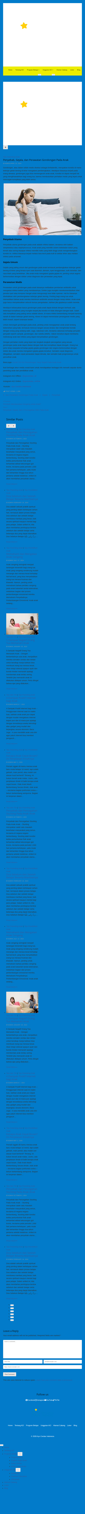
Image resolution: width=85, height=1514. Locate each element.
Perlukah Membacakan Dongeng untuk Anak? (22, 403)
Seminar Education (19, 1476)
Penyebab (54, 395)
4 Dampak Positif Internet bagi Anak (21, 699)
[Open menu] (5, 147)
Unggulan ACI (46, 1425)
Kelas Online (16, 1463)
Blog (78, 70)
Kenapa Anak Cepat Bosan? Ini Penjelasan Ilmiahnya (22, 757)
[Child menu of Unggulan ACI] (53, 75)
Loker (72, 70)
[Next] (13, 426)
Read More (13, 484)
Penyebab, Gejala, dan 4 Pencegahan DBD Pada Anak (26, 409)
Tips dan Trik (11, 429)
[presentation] (22, 624)
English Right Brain (19, 1460)
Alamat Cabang (62, 70)
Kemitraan (15, 1473)
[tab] (12, 1305)
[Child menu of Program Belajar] (39, 75)
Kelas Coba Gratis (18, 1466)
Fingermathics (17, 1457)
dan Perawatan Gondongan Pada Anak (20, 395)
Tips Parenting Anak (11, 157)
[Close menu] (1, 1445)
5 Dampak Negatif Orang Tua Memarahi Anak (20, 641)
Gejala (44, 395)
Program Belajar (32, 1425)
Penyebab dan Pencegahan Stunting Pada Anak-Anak (21, 433)
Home (10, 70)
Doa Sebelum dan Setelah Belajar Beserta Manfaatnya (22, 497)
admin (7, 163)
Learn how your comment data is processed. (54, 1380)
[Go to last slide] (8, 426)
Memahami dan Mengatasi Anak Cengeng (21, 555)
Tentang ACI (19, 70)
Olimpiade (15, 1479)
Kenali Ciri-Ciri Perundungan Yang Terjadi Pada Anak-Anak (36, 362)
